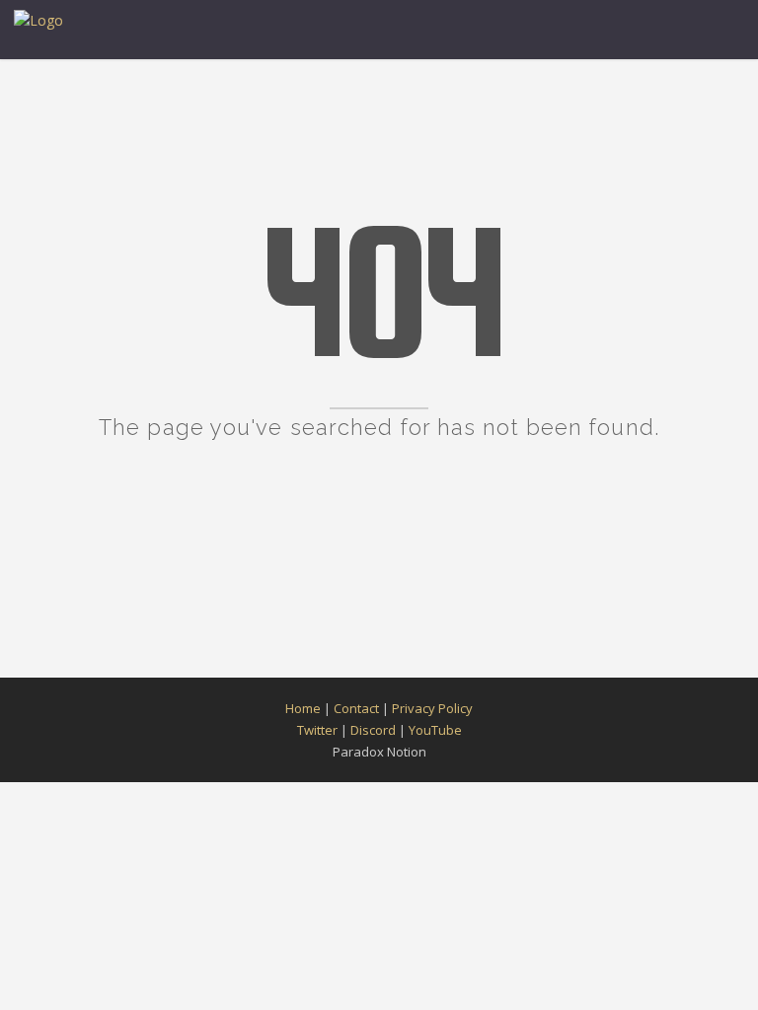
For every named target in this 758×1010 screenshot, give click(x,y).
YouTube (435, 730)
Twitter (317, 730)
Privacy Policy (432, 708)
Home (303, 708)
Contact (356, 708)
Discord (373, 730)
